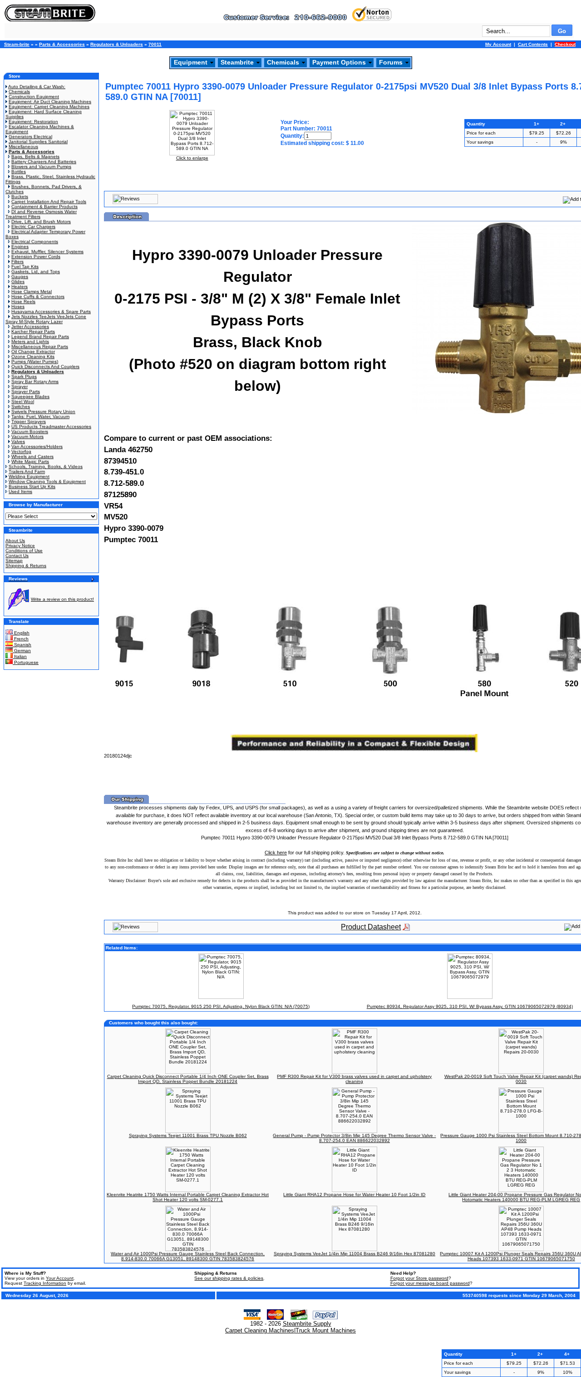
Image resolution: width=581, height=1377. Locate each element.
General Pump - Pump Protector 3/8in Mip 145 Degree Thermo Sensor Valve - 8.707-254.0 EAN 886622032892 (354, 1138)
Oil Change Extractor (33, 351)
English (21, 632)
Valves (18, 441)
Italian (20, 656)
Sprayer (19, 386)
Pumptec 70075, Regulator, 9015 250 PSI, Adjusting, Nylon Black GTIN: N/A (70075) (221, 1006)
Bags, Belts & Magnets (35, 156)
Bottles (18, 171)
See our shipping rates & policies (228, 1278)
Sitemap (14, 560)
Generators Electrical (30, 136)
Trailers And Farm (27, 471)
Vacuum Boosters (29, 431)
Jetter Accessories (30, 326)
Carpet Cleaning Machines (259, 1330)
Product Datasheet (371, 927)
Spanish (22, 644)
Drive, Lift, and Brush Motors (41, 221)
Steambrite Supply (307, 1323)
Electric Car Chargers (33, 226)
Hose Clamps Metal (31, 291)
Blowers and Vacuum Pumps (41, 166)
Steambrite (237, 62)
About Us (15, 540)
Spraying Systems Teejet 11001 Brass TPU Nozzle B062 (188, 1135)
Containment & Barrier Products (44, 206)
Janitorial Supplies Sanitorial (38, 141)
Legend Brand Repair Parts (40, 336)
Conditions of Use (24, 550)
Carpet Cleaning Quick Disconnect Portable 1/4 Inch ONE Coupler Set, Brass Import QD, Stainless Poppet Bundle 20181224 (188, 1079)
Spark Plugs (24, 376)
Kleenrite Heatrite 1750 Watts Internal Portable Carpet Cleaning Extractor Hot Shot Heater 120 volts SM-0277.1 (188, 1197)
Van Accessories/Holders (37, 446)
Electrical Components (34, 241)
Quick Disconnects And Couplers (45, 366)
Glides (18, 281)
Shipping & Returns (25, 565)
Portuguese (26, 662)
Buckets (19, 196)
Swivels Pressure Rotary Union (43, 411)
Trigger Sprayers (28, 421)
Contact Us (17, 555)
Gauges (19, 276)
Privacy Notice (20, 545)
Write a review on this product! (62, 599)
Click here (276, 852)
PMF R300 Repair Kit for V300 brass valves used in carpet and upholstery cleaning (354, 1079)
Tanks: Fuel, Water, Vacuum (40, 416)
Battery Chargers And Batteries (43, 161)
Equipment (190, 62)
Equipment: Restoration (33, 121)
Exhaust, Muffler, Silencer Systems (47, 251)
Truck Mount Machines (325, 1330)
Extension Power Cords (35, 256)
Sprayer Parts (25, 391)
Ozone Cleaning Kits (32, 356)
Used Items (20, 491)
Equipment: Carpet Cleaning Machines (49, 106)
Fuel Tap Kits (25, 266)
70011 (155, 44)
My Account (498, 44)
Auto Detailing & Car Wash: (36, 86)
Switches (20, 406)
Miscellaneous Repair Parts (39, 346)
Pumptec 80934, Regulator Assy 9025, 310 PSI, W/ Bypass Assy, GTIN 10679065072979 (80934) (470, 1006)
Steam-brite (17, 44)
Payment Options (339, 62)
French (21, 638)
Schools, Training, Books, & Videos (46, 466)
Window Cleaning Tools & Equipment (47, 481)
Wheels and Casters (32, 456)
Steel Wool (22, 401)
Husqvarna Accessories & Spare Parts (51, 311)
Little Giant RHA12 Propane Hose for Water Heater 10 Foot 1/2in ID (354, 1194)
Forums (391, 62)
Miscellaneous (23, 146)
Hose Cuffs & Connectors (37, 296)
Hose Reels (23, 301)
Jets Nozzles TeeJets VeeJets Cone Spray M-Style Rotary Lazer (45, 319)
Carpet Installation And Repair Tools (48, 201)
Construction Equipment (34, 96)
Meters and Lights (30, 341)
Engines (20, 246)
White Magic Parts (30, 461)
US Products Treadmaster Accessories (51, 426)
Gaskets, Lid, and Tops (35, 271)
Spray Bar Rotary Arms (35, 381)
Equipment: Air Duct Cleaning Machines (50, 101)
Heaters (19, 286)
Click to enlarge (192, 157)
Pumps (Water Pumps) (34, 361)
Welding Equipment (29, 476)
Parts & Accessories (62, 44)
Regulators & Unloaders (116, 44)
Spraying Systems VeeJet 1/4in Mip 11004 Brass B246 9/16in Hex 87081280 (354, 1253)
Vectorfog (21, 451)
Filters (17, 261)
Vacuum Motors (27, 436)
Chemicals (283, 62)
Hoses (18, 306)
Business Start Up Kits (32, 486)
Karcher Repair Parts (33, 331)
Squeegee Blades (30, 396)
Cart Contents (533, 44)
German (22, 650)
